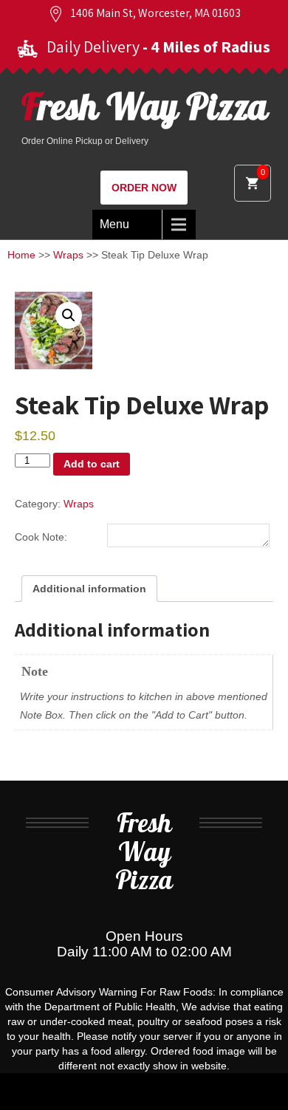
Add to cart (92, 464)
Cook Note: (41, 537)
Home (21, 255)
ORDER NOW (144, 187)
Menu (114, 224)
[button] (68, 315)
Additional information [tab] (89, 589)
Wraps (68, 255)
